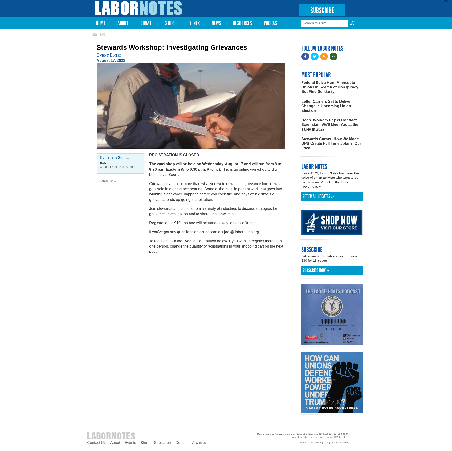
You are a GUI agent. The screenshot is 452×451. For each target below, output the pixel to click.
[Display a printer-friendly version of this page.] (94, 34)
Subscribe (162, 443)
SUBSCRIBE (322, 10)
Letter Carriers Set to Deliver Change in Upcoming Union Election (326, 105)
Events (193, 23)
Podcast (271, 23)
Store (170, 23)
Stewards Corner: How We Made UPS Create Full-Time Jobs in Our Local (331, 143)
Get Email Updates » (318, 196)
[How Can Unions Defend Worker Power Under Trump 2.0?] (332, 411)
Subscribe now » (316, 270)
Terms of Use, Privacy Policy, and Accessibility (324, 442)
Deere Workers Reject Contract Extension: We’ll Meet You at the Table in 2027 (329, 124)
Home (100, 23)
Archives (199, 443)
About (122, 23)
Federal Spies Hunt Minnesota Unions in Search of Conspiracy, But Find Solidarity (330, 87)
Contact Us (96, 443)
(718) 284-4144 (339, 434)
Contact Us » (107, 181)
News (216, 23)
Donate (146, 23)
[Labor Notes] (138, 8)
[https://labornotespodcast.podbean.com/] (332, 342)
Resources (242, 23)
